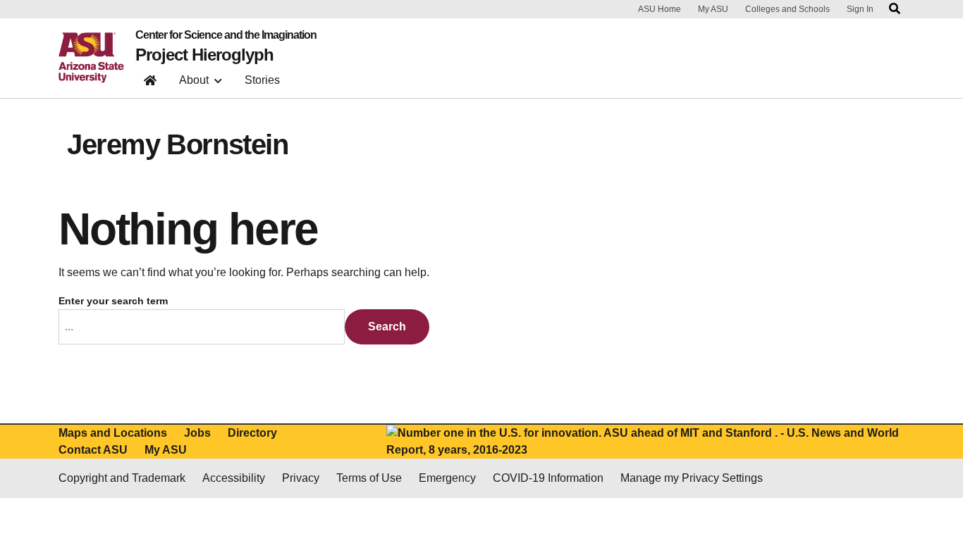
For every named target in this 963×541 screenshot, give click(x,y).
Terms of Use (369, 478)
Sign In (860, 9)
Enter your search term (113, 301)
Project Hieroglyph (204, 54)
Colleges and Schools (787, 9)
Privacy (300, 478)
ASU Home (659, 9)
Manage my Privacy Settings (691, 478)
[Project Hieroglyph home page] (150, 83)
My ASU (713, 9)
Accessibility (233, 478)
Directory (252, 433)
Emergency (447, 478)
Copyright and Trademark (122, 478)
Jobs (197, 433)
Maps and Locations (113, 433)
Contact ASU (93, 450)
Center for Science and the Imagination (226, 35)
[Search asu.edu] (894, 9)
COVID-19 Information (548, 478)
